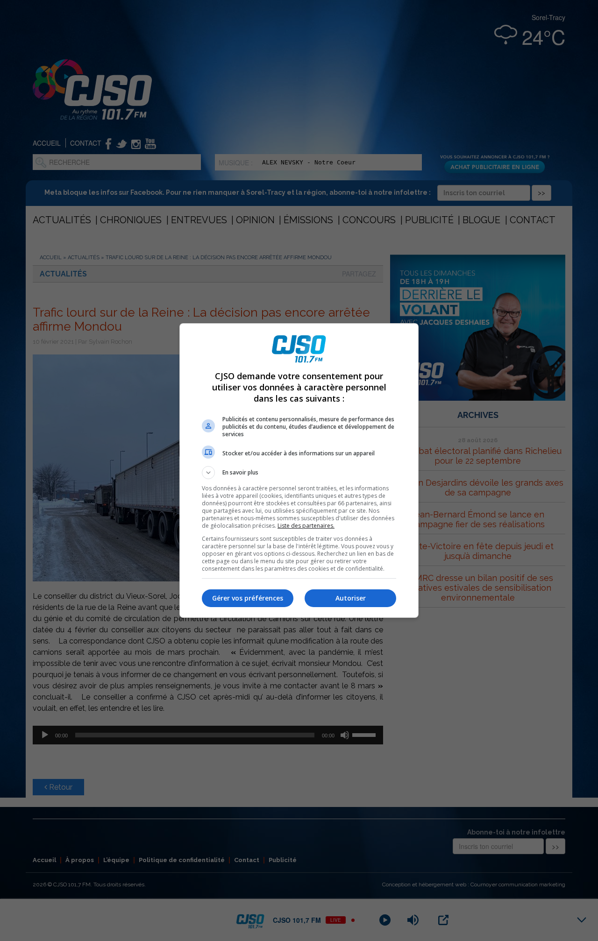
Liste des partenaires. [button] (306, 526)
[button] (299, 472)
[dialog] (299, 470)
